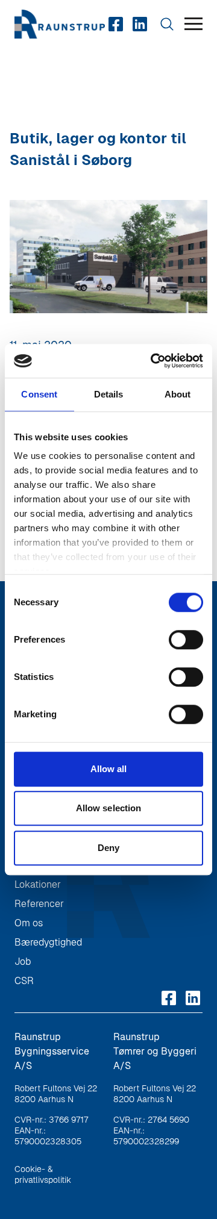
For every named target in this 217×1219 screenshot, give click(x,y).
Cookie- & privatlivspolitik (42, 1174)
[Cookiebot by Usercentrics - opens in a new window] (153, 361)
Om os (28, 923)
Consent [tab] (39, 394)
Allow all (108, 769)
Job (22, 961)
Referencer (39, 903)
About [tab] (178, 394)
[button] (193, 24)
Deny (108, 848)
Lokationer (37, 884)
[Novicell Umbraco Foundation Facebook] (115, 24)
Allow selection (109, 808)
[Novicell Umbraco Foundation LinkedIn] (139, 24)
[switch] (186, 639)
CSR (24, 981)
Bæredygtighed (48, 942)
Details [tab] (109, 394)
